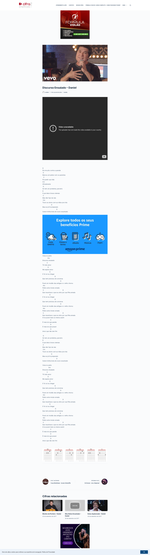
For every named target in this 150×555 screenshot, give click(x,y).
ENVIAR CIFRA (79, 5)
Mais (124, 5)
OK (144, 552)
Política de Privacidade (48, 552)
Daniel (66, 92)
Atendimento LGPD (61, 5)
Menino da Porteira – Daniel (51, 514)
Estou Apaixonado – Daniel (97, 514)
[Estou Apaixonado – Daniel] (98, 505)
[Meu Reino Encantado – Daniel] (75, 505)
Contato (71, 5)
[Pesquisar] (130, 5)
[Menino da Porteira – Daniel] (52, 505)
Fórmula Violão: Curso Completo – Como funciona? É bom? (103, 5)
